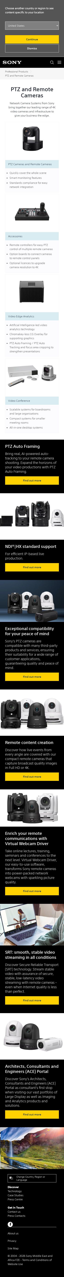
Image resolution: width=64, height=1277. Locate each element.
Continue (32, 39)
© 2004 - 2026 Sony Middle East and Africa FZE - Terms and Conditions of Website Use (30, 1260)
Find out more (32, 480)
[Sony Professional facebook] (10, 1224)
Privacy (12, 1241)
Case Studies (15, 1195)
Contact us (14, 1211)
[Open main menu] (59, 62)
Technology (15, 1191)
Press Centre (15, 1199)
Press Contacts (16, 1215)
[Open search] (52, 62)
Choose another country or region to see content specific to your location (29, 10)
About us (13, 1233)
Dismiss (32, 48)
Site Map (13, 1248)
